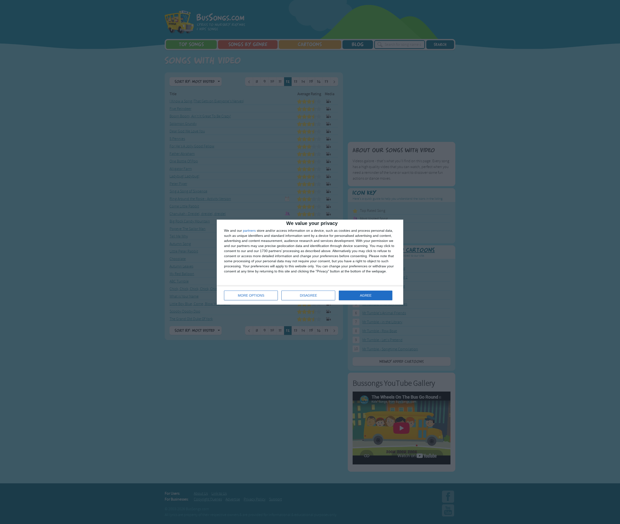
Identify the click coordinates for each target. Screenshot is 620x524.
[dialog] (310, 262)
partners (249, 230)
